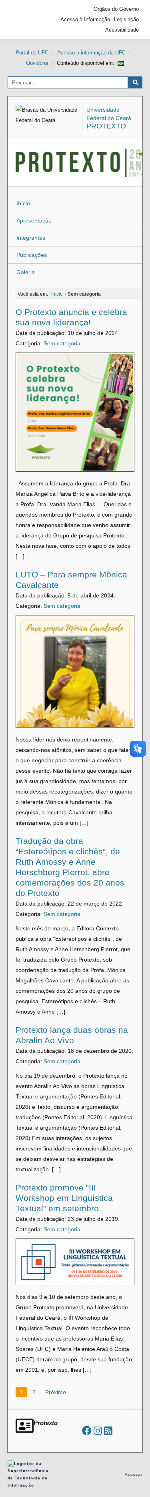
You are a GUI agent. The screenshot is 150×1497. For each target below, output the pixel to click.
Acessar (134, 1474)
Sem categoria (62, 343)
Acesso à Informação (85, 19)
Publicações (31, 255)
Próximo (55, 1392)
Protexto (106, 126)
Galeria (25, 272)
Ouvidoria (37, 63)
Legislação (126, 19)
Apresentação (34, 220)
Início (23, 203)
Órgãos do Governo (116, 9)
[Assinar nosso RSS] (108, 1430)
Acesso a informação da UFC (91, 53)
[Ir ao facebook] (87, 1430)
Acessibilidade (122, 30)
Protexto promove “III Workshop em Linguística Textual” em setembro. (64, 1198)
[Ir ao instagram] (98, 1430)
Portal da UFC (32, 53)
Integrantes (30, 237)
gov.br (25, 19)
